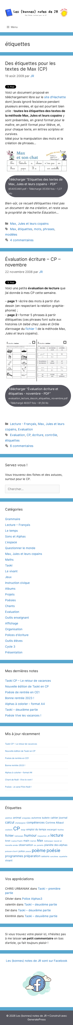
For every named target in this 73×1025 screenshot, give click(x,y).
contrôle (51, 435)
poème (39, 850)
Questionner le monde (20, 548)
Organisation (13, 629)
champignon (20, 823)
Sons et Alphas (15, 536)
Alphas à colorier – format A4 (25, 704)
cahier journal (59, 817)
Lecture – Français (17, 525)
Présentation (13, 652)
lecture (56, 835)
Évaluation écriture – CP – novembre (33, 261)
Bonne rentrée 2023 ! (19, 698)
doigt (23, 830)
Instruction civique (17, 583)
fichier (9, 835)
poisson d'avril (11, 851)
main (26, 840)
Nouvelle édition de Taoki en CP (27, 686)
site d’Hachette (55, 97)
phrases (48, 229)
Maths (9, 559)
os (35, 845)
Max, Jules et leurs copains (29, 223)
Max (13, 229)
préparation (32, 856)
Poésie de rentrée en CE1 (22, 692)
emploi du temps (36, 829)
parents (40, 845)
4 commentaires (21, 240)
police (22, 851)
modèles (11, 234)
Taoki (8, 565)
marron (33, 841)
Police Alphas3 (32, 898)
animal (17, 817)
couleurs (8, 830)
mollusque (48, 841)
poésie (53, 850)
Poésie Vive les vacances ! (23, 715)
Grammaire (12, 519)
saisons (45, 856)
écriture (37, 435)
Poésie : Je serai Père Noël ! (18, 786)
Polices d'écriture (17, 635)
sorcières (54, 856)
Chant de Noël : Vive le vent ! (18, 779)
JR (48, 836)
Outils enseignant (17, 617)
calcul (9, 822)
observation (26, 845)
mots (37, 229)
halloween (19, 836)
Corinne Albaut (54, 822)
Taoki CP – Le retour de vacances (28, 680)
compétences (35, 822)
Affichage (11, 623)
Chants (10, 606)
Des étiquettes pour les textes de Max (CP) (30, 66)
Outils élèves (14, 640)
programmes (14, 856)
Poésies (10, 600)
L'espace (11, 542)
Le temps (11, 530)
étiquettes (25, 229)
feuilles (61, 830)
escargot (52, 829)
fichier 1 (31, 329)
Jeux (8, 577)
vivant (8, 860)
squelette (63, 856)
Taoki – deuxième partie (21, 709)
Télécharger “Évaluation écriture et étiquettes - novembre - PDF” (38, 395)
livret (7, 840)
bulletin (46, 817)
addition (8, 818)
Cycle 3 (10, 646)
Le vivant (11, 571)
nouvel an (58, 841)
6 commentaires (21, 446)
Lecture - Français (23, 424)
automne (36, 817)
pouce (28, 851)
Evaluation (25, 429)
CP (29, 435)
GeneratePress (37, 1019)
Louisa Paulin (17, 841)
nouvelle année (11, 845)
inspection (42, 836)
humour (30, 835)
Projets (10, 594)
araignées (26, 818)
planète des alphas (55, 845)
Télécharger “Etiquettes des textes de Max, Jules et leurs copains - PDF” (35, 186)
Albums (10, 588)
